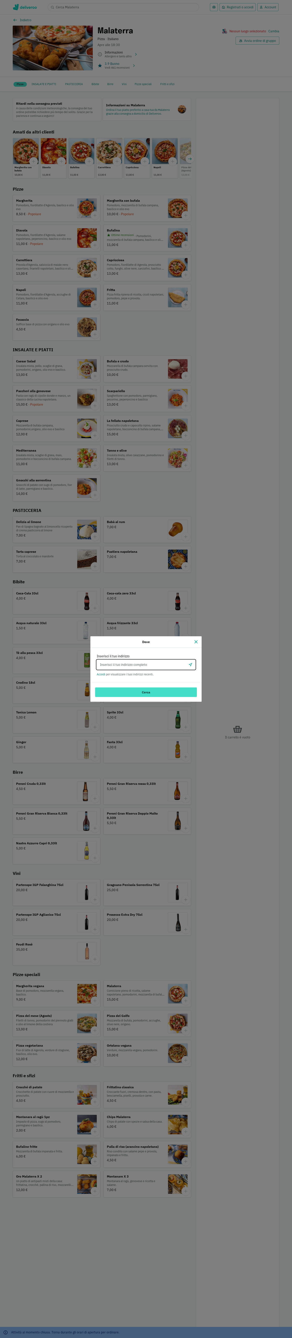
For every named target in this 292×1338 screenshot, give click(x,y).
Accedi (101, 674)
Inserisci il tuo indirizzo (113, 656)
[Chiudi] (196, 641)
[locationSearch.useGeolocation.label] (190, 664)
